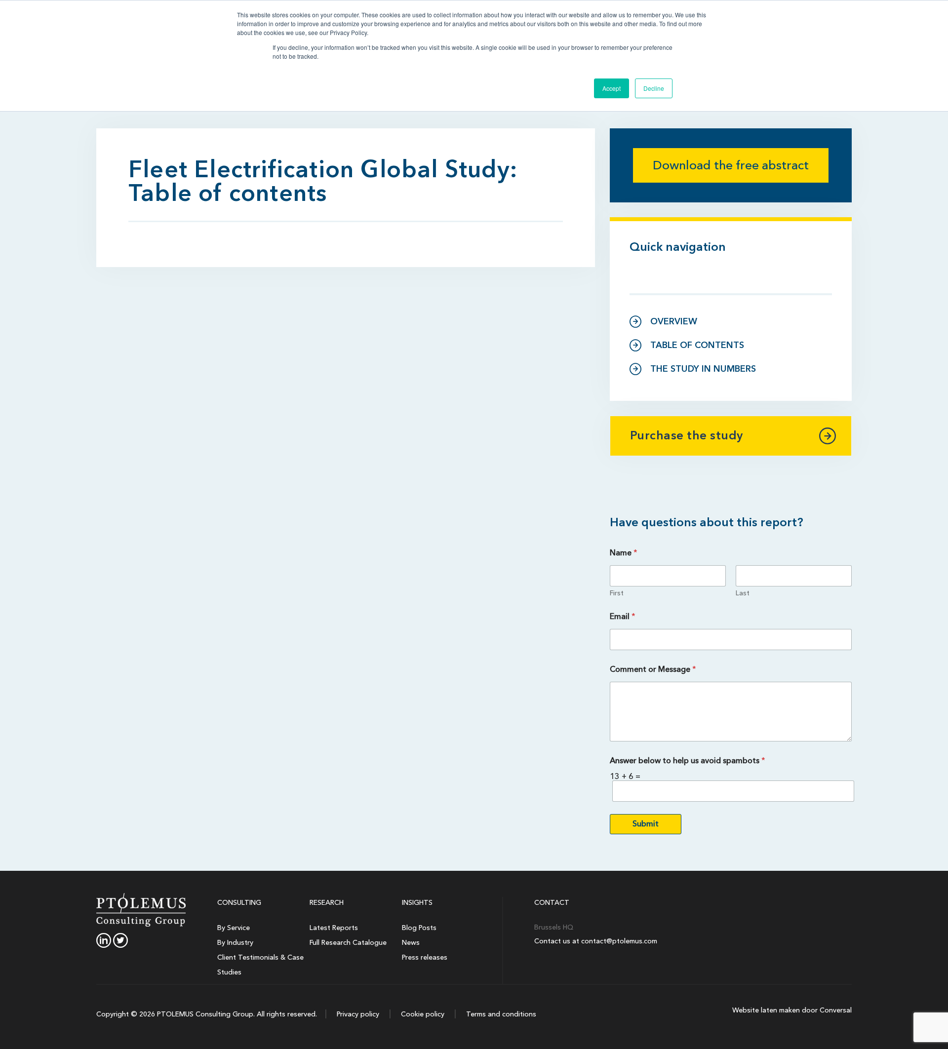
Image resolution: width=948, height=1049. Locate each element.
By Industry (235, 942)
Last (743, 593)
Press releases (424, 957)
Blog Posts (419, 927)
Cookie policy (421, 1014)
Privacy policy (357, 1014)
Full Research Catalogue (348, 942)
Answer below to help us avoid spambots (687, 761)
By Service (233, 927)
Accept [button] (611, 88)
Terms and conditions (500, 1014)
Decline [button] (653, 88)
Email (622, 617)
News (411, 942)
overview (673, 321)
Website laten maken (766, 1010)
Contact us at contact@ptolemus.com (595, 941)
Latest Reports (334, 927)
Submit (645, 823)
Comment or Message (653, 669)
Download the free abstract (731, 165)
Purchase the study (686, 435)
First (617, 593)
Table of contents (697, 345)
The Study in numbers (703, 369)
